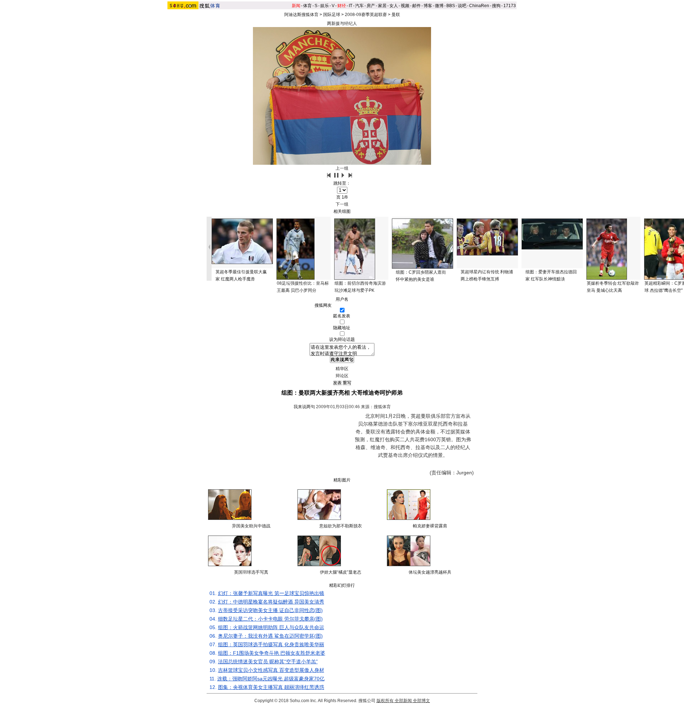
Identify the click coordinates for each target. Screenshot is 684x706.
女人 (393, 5)
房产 (371, 5)
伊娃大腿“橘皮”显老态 (340, 572)
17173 (509, 5)
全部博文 (421, 700)
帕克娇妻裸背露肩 (430, 525)
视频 (405, 5)
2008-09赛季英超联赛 (366, 14)
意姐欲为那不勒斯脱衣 (340, 525)
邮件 (416, 5)
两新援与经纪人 (342, 23)
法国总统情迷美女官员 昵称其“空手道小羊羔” (268, 661)
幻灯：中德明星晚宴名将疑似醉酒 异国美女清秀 (271, 602)
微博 (439, 5)
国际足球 (331, 14)
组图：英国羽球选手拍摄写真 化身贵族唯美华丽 (271, 644)
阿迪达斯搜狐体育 (301, 14)
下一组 (342, 204)
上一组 (342, 168)
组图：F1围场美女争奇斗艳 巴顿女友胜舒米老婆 (271, 653)
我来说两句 (304, 406)
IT (350, 5)
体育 (307, 5)
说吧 (462, 5)
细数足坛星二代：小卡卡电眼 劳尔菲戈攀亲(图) (270, 619)
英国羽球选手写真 (251, 572)
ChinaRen (479, 5)
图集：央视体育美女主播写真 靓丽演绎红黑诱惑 (271, 687)
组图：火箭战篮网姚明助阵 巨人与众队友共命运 (271, 627)
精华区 (342, 368)
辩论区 (342, 375)
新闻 (296, 5)
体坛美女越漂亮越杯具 (430, 572)
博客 (428, 5)
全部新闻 (403, 700)
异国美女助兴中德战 (251, 525)
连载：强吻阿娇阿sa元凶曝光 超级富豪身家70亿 (271, 678)
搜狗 (496, 5)
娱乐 (324, 5)
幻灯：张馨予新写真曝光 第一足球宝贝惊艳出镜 (271, 593)
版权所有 (385, 700)
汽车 (359, 5)
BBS (450, 5)
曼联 (396, 14)
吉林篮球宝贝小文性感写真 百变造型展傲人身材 (271, 670)
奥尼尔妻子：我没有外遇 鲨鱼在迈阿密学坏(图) (270, 636)
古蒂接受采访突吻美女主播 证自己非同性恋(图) (270, 610)
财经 (341, 5)
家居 (382, 5)
